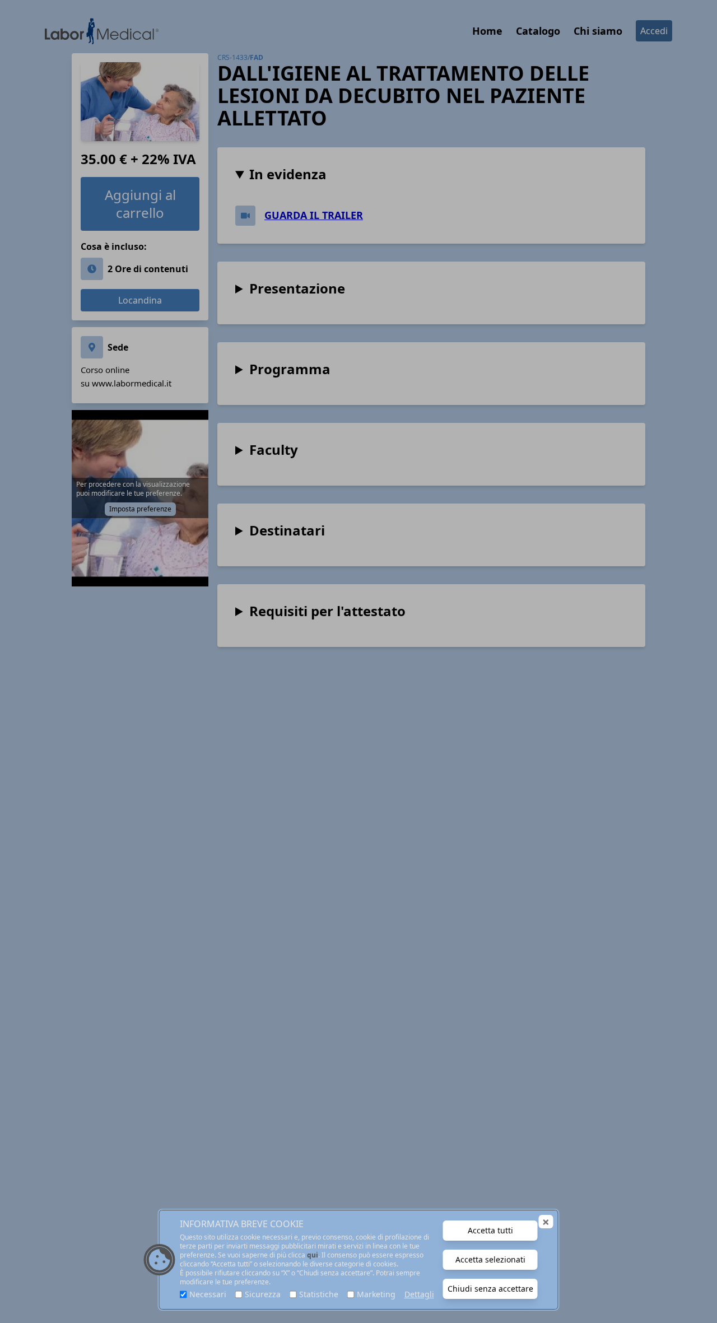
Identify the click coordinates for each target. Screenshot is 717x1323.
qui (312, 1255)
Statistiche (318, 1294)
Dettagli (419, 1294)
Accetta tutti (490, 1230)
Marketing (376, 1294)
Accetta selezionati (490, 1259)
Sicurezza (263, 1294)
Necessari (207, 1294)
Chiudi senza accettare (490, 1288)
